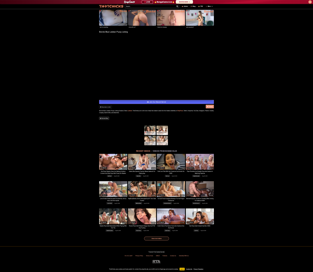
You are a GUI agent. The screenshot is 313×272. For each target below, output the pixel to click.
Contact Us (173, 256)
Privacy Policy (139, 256)
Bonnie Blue (104, 118)
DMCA (158, 256)
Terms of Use (149, 256)
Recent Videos (143, 151)
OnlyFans (180, 111)
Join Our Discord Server (157, 102)
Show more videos (157, 238)
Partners (165, 256)
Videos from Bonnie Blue (165, 151)
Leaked (130, 111)
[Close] (310, 2)
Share (211, 106)
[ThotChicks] (111, 6)
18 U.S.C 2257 (128, 256)
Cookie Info (189, 269)
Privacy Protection (198, 269)
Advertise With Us (184, 256)
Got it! (182, 269)
